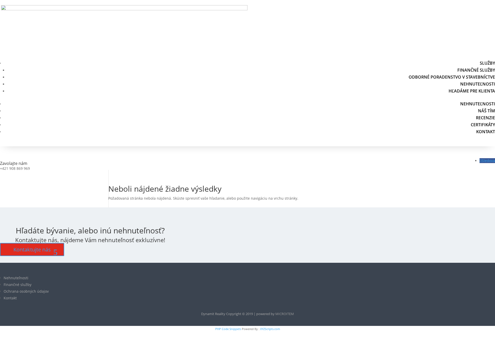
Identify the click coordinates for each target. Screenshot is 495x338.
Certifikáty (483, 125)
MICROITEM (284, 313)
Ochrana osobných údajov (26, 291)
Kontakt (485, 131)
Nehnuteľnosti (477, 84)
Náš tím (486, 111)
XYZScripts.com (270, 329)
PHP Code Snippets (228, 329)
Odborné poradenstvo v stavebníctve (452, 77)
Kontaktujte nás (32, 249)
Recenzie (485, 118)
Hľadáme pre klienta (472, 91)
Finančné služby (476, 70)
